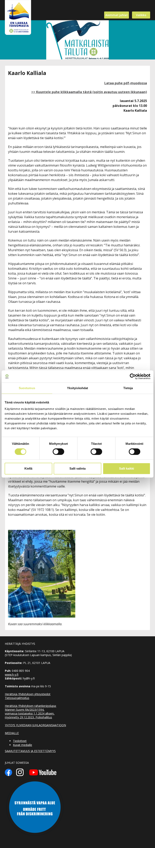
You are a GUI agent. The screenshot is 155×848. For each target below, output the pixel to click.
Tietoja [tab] (128, 388)
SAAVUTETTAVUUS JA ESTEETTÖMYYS (30, 751)
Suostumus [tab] (27, 388)
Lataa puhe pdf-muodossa (125, 83)
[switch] (58, 451)
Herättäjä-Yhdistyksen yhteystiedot (27, 694)
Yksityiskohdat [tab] (77, 388)
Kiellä (28, 468)
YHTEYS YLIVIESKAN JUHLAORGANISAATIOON (35, 725)
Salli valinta (77, 468)
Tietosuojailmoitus (17, 698)
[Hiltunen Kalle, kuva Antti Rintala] (41, 532)
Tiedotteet (20, 741)
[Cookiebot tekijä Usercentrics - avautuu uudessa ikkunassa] (132, 376)
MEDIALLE (12, 733)
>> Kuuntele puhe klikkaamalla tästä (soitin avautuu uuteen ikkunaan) (89, 92)
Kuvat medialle (22, 745)
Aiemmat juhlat (116, 15)
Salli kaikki (126, 468)
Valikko (141, 15)
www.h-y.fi (11, 674)
